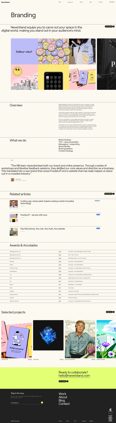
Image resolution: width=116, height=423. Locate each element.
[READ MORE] (104, 219)
